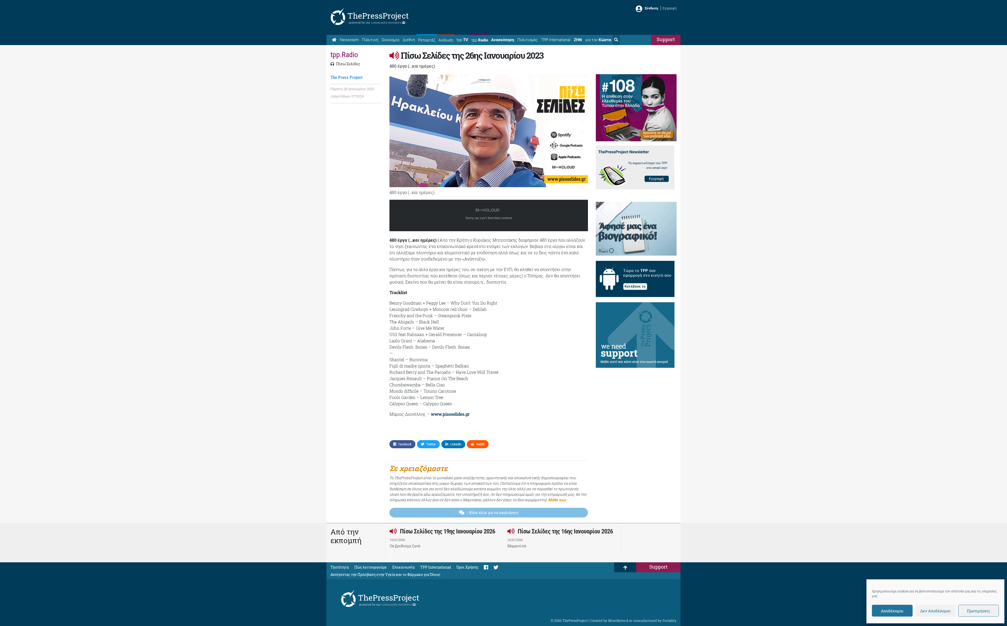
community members (386, 22)
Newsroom (349, 39)
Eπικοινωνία (403, 567)
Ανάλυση (445, 40)
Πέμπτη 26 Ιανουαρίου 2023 (352, 89)
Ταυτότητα (339, 567)
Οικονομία (390, 39)
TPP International (555, 39)
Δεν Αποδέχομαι (935, 610)
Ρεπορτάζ (426, 40)
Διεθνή (409, 39)
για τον (598, 39)
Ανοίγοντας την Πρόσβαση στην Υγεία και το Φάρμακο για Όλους (385, 574)
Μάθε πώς (557, 499)
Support (666, 39)
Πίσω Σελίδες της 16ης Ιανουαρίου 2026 (564, 531)
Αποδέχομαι (892, 610)
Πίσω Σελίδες (347, 63)
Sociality (669, 620)
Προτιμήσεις (978, 610)
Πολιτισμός (527, 39)
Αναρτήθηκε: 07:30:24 (347, 96)
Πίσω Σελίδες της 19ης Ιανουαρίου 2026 (447, 531)
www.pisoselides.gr (450, 414)
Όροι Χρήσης (467, 567)
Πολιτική (370, 39)
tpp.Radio (344, 54)
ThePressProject (378, 15)
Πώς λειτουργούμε (370, 567)
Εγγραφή (669, 8)
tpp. (462, 39)
